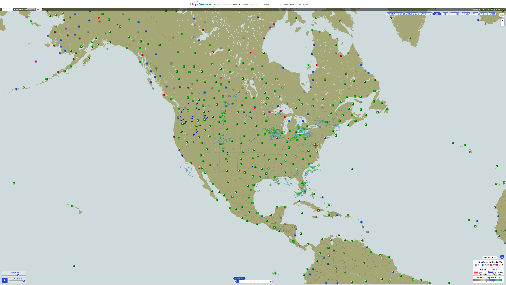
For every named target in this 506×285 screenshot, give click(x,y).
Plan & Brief (255, 5)
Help (299, 5)
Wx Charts (243, 5)
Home (216, 5)
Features (284, 5)
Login (305, 5)
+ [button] (502, 20)
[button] (88, 32)
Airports (265, 5)
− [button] (502, 24)
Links (292, 5)
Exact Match (21, 9)
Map (235, 5)
